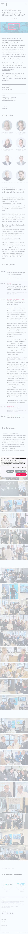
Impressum (23, 467)
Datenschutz (15, 467)
